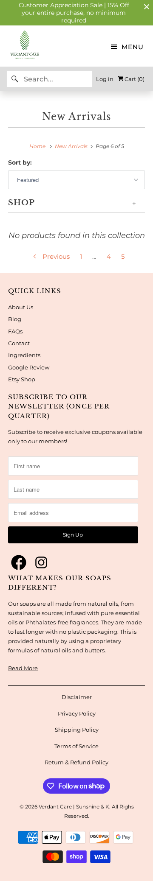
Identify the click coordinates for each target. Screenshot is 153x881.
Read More (23, 668)
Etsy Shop (21, 379)
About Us (20, 307)
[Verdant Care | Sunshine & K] (20, 46)
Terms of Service (76, 746)
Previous (55, 256)
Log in (104, 79)
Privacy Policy (77, 713)
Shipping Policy (77, 729)
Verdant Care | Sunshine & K (74, 806)
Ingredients (24, 355)
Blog (14, 319)
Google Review (28, 367)
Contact (19, 343)
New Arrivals (76, 117)
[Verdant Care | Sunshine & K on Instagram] (41, 563)
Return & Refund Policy (76, 762)
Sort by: (20, 162)
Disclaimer (77, 697)
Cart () (133, 79)
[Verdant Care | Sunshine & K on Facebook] (18, 563)
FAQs (15, 331)
